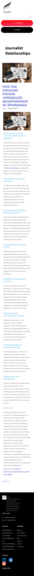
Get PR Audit (17, 30)
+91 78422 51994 (17, 23)
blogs (4, 108)
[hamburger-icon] (30, 17)
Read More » (6, 481)
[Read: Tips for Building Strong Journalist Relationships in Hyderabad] (17, 72)
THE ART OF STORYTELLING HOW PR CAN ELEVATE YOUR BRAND (16, 472)
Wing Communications (12, 168)
